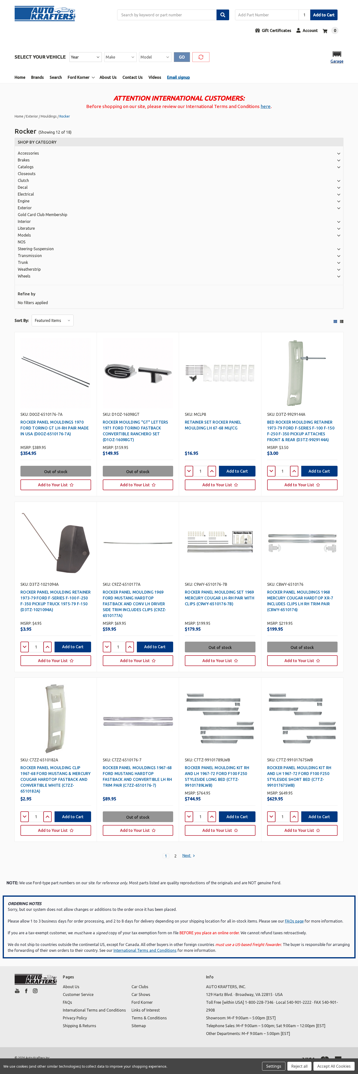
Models (24, 235)
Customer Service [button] (78, 994)
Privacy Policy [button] (75, 1018)
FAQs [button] (67, 1002)
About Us (108, 77)
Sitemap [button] (139, 1026)
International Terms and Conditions (145, 950)
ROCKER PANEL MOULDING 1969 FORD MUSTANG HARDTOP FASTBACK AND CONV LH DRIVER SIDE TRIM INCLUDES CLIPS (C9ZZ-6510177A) (134, 604)
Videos (155, 77)
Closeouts (27, 173)
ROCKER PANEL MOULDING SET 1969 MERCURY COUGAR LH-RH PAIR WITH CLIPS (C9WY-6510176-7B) (219, 598)
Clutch (23, 180)
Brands (37, 77)
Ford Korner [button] (142, 1002)
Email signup (178, 77)
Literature (26, 228)
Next (186, 856)
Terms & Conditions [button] (149, 1018)
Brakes (24, 160)
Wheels (24, 276)
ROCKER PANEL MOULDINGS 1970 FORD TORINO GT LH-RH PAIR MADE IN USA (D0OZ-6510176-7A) (54, 428)
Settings (273, 1066)
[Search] (223, 15)
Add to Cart (324, 15)
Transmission (30, 255)
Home (20, 77)
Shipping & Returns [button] (79, 1026)
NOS (22, 242)
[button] (336, 57)
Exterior (25, 208)
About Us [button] (71, 986)
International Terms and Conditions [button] (94, 1010)
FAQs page (294, 921)
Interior (24, 221)
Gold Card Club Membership (42, 214)
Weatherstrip (29, 269)
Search (56, 77)
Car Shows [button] (141, 994)
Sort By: (22, 320)
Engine (23, 201)
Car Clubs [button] (140, 986)
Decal (23, 187)
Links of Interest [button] (146, 1010)
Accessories (28, 153)
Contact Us (132, 77)
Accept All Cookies (334, 1066)
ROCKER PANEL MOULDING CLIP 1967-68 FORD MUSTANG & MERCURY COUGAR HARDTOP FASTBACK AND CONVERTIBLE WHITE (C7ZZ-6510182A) (55, 779)
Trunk (23, 262)
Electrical (26, 194)
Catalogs (26, 167)
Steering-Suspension (36, 249)
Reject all (299, 1066)
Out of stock (55, 471)
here (266, 106)
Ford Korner (78, 77)
